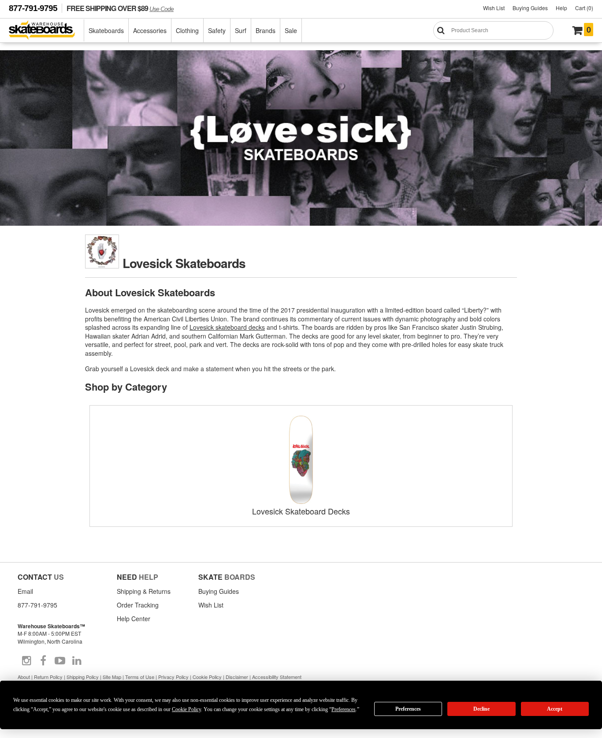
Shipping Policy (83, 676)
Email (25, 591)
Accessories (150, 30)
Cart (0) (584, 7)
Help (561, 7)
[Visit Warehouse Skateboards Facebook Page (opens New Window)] (43, 660)
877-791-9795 (33, 8)
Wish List (494, 7)
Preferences (408, 709)
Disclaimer (237, 676)
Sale (291, 30)
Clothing (187, 30)
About (24, 676)
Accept (554, 709)
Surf (240, 30)
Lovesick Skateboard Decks (301, 511)
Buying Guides (530, 7)
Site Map (112, 676)
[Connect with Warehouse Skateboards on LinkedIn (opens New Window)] (76, 660)
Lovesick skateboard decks (227, 327)
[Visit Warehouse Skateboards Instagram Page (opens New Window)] (26, 660)
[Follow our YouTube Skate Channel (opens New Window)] (60, 660)
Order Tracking (138, 604)
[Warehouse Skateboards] (46, 30)
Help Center (133, 618)
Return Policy (48, 676)
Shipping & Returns (144, 591)
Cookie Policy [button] (186, 709)
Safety (217, 30)
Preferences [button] (343, 709)
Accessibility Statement (276, 676)
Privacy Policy (173, 676)
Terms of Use (139, 676)
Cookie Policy (207, 676)
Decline (481, 709)
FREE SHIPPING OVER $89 (120, 8)
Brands (265, 30)
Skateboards (106, 30)
